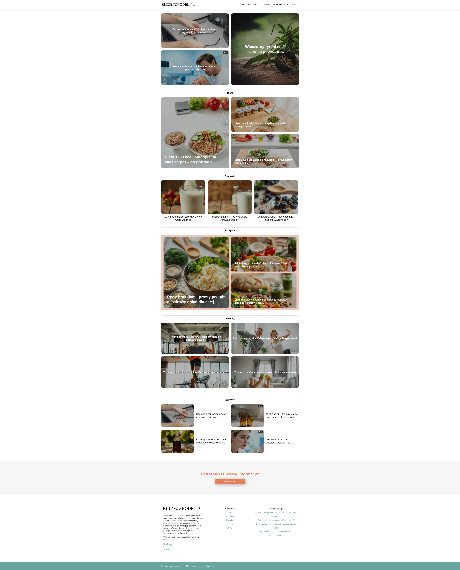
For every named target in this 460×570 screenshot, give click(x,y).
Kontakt (167, 549)
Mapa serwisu (192, 566)
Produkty (279, 5)
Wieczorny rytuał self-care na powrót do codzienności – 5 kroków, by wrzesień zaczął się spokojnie (265, 49)
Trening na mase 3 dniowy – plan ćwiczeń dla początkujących (195, 338)
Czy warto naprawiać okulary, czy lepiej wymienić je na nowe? (195, 31)
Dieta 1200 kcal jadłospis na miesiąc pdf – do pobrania (190, 159)
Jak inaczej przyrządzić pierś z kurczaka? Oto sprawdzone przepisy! (261, 265)
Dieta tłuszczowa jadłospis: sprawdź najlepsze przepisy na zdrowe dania (261, 301)
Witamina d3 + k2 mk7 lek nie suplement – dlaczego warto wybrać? (282, 416)
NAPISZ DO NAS (230, 481)
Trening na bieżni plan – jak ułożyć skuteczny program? (195, 372)
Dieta (256, 5)
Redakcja (168, 544)
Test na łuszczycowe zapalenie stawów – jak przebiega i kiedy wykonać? (280, 441)
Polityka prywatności (170, 566)
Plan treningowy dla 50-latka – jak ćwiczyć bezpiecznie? (265, 338)
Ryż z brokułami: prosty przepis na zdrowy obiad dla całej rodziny (196, 299)
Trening (266, 5)
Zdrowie (246, 5)
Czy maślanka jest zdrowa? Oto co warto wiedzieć (183, 218)
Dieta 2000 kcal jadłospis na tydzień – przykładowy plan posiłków (264, 161)
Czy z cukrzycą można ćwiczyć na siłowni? (276, 520)
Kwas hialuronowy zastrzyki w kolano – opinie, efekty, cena (195, 68)
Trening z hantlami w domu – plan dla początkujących (265, 372)
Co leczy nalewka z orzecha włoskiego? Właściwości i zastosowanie (211, 441)
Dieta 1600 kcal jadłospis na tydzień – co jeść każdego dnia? (260, 125)
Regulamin (210, 566)
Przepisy (292, 5)
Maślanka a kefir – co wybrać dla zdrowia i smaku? (229, 218)
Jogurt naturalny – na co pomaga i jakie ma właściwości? (276, 218)
